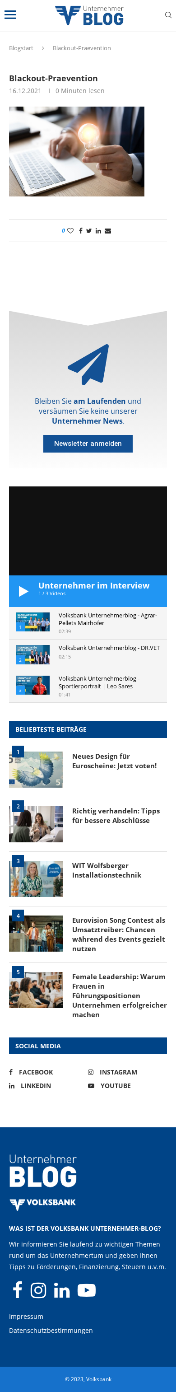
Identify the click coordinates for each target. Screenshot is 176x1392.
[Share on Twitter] (89, 230)
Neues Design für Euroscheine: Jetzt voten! (114, 761)
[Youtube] (86, 1294)
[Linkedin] (62, 1294)
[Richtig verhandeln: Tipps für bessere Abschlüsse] (36, 824)
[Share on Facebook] (81, 230)
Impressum (26, 1316)
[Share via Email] (108, 230)
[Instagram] (39, 1294)
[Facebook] (18, 1294)
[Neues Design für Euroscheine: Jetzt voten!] (36, 770)
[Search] (168, 16)
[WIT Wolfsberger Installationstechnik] (36, 879)
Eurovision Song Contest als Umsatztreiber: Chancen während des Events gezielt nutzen (118, 934)
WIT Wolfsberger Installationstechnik (106, 870)
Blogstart (21, 48)
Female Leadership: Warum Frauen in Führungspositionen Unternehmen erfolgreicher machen (119, 995)
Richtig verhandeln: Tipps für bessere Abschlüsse (116, 815)
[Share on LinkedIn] (98, 230)
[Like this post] (70, 230)
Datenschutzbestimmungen (51, 1330)
